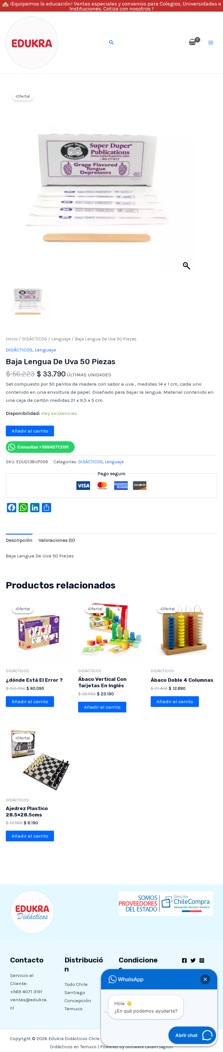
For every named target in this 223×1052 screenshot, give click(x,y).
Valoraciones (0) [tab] (57, 540)
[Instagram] (201, 960)
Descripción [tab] (19, 540)
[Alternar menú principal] (210, 42)
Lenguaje (61, 339)
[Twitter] (193, 960)
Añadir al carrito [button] (30, 701)
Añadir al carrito (30, 431)
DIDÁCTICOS (34, 339)
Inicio (12, 339)
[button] (111, 42)
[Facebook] (184, 960)
